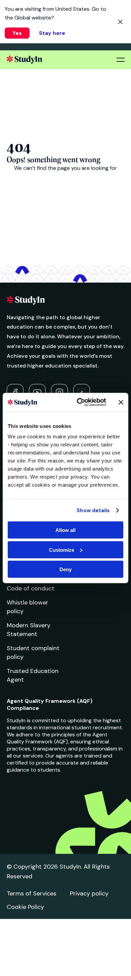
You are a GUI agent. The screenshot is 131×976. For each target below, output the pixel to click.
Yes (17, 33)
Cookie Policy (25, 907)
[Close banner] (121, 402)
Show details (93, 510)
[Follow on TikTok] (81, 392)
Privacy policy (89, 893)
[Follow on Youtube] (37, 392)
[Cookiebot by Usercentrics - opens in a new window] (79, 402)
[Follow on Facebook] (15, 392)
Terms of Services (31, 893)
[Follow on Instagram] (59, 392)
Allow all (65, 530)
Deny (65, 569)
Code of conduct (30, 588)
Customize (61, 549)
